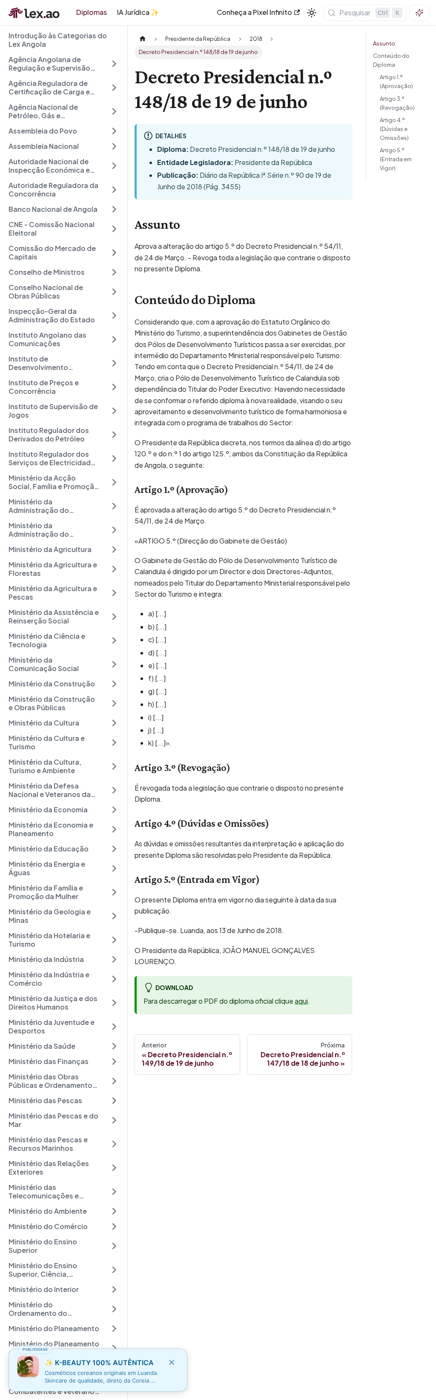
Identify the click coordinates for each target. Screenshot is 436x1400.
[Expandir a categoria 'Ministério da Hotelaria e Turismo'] (114, 940)
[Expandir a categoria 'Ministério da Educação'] (114, 849)
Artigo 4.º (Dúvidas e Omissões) (394, 129)
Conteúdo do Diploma (391, 60)
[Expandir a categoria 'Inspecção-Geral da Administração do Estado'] (114, 315)
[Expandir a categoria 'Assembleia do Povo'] (114, 131)
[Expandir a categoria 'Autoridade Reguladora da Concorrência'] (114, 190)
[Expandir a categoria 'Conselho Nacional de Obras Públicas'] (114, 292)
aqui (301, 1000)
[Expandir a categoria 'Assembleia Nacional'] (114, 146)
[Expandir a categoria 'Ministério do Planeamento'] (114, 1328)
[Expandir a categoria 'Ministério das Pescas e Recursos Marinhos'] (114, 1144)
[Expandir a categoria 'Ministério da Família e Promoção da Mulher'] (114, 892)
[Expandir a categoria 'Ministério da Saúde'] (114, 1046)
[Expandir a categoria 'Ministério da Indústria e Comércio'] (114, 979)
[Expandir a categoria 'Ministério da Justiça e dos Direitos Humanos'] (114, 1003)
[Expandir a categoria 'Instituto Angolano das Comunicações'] (114, 339)
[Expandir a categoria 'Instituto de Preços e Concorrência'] (114, 387)
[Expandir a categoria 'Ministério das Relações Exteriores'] (114, 1168)
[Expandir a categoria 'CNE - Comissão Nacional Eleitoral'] (114, 229)
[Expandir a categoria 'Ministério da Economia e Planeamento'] (114, 829)
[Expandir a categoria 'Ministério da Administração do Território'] (114, 506)
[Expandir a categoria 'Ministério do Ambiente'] (114, 1211)
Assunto (384, 43)
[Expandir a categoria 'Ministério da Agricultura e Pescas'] (114, 593)
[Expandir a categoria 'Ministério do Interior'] (114, 1289)
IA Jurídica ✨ (138, 12)
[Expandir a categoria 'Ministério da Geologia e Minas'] (114, 916)
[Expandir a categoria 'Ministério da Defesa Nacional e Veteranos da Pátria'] (114, 790)
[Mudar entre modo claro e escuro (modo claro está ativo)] (311, 13)
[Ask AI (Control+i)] (419, 13)
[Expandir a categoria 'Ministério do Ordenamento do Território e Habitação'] (114, 1309)
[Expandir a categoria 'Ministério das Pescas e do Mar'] (114, 1120)
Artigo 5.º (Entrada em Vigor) (396, 159)
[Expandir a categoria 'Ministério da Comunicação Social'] (114, 664)
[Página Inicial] (143, 39)
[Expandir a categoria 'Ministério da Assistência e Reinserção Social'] (114, 617)
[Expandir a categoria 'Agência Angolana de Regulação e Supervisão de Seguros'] (114, 64)
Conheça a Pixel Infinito (254, 12)
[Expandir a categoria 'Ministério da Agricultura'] (114, 549)
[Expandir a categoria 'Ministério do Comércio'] (114, 1226)
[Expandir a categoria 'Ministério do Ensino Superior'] (114, 1246)
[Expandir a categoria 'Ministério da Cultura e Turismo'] (114, 742)
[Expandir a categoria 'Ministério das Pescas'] (114, 1100)
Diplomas (91, 12)
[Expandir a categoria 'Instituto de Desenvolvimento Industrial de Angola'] (114, 363)
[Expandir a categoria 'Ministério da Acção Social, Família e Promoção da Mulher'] (114, 482)
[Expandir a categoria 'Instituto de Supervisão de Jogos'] (114, 411)
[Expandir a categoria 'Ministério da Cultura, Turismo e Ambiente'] (114, 766)
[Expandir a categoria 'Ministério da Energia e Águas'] (114, 868)
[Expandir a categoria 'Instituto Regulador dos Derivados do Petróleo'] (114, 435)
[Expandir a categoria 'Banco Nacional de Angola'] (114, 209)
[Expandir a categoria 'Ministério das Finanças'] (114, 1061)
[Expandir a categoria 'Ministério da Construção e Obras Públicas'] (114, 703)
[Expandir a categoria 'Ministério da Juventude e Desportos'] (114, 1027)
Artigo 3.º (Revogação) (397, 103)
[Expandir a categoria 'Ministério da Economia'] (114, 810)
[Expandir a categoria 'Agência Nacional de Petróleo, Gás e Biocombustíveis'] (114, 111)
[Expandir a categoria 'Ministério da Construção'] (114, 684)
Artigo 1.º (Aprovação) (396, 81)
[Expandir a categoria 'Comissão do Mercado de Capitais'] (114, 253)
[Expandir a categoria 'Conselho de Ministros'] (114, 272)
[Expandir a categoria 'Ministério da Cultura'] (114, 723)
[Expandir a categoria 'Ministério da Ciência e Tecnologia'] (114, 640)
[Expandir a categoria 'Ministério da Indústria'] (114, 959)
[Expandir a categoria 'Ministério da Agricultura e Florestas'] (114, 569)
